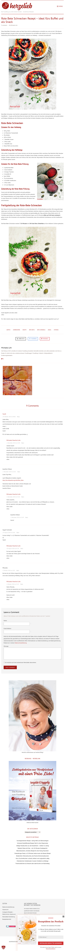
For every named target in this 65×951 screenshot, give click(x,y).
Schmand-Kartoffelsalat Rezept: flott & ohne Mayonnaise (32, 843)
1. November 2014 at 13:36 (13, 497)
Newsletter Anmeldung (8, 916)
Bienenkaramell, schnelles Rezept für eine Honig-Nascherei (32, 851)
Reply (18, 416)
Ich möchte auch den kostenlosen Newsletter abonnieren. (20, 662)
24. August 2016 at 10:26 (9, 532)
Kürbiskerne (16, 329)
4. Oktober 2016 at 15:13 (12, 584)
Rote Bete (32, 329)
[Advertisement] (32, 879)
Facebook (34, 338)
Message (6, 646)
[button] (60, 6)
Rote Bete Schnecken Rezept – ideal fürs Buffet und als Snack (32, 20)
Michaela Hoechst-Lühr (13, 440)
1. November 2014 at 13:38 (13, 443)
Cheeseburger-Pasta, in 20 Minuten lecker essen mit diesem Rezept (32, 853)
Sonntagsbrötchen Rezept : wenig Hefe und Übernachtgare (32, 840)
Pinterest (45, 338)
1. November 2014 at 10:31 (9, 471)
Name (5, 620)
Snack (49, 329)
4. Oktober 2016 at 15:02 (9, 570)
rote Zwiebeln (41, 329)
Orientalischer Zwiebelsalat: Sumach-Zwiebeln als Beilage (32, 861)
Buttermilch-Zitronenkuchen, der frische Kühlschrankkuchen (32, 856)
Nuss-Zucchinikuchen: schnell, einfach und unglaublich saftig (32, 858)
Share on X (21, 338)
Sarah (4, 414)
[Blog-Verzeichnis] (11, 926)
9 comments (4, 25)
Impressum (5, 909)
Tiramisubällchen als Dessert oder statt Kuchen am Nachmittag (32, 863)
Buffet (8, 329)
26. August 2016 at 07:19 (12, 548)
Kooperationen (14, 941)
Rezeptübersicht (6, 919)
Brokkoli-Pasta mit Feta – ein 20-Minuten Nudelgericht (32, 848)
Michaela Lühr (14, 25)
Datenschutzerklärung (50, 948)
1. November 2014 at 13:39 (17, 517)
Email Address (7, 628)
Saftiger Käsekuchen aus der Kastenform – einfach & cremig (32, 845)
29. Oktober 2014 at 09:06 (9, 416)
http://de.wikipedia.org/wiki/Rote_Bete (13, 480)
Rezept (24, 329)
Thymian (56, 329)
